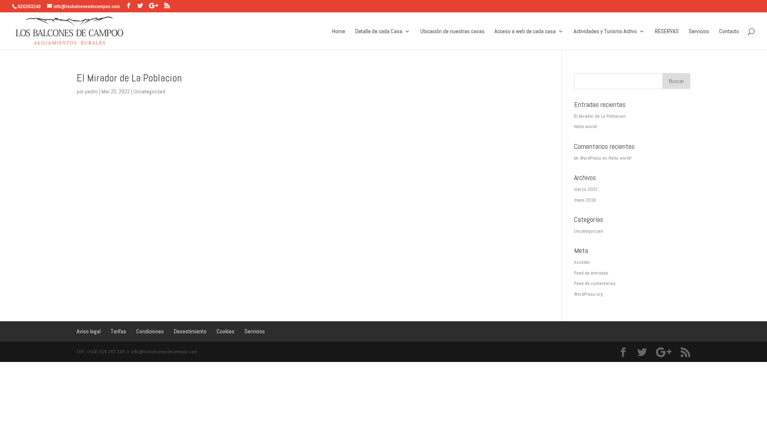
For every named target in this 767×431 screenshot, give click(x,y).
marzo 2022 (586, 189)
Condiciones (150, 331)
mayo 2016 (585, 200)
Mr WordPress (587, 158)
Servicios (699, 31)
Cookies (225, 331)
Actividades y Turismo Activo (605, 31)
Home (338, 31)
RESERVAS (667, 31)
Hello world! (585, 126)
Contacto (729, 31)
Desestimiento (190, 331)
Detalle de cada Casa (378, 31)
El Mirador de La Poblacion (129, 78)
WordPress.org (588, 294)
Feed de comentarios (595, 283)
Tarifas (118, 331)
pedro (91, 91)
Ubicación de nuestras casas (452, 31)
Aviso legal (89, 331)
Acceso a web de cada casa (525, 31)
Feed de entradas (591, 273)
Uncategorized (149, 91)
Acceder (582, 262)
